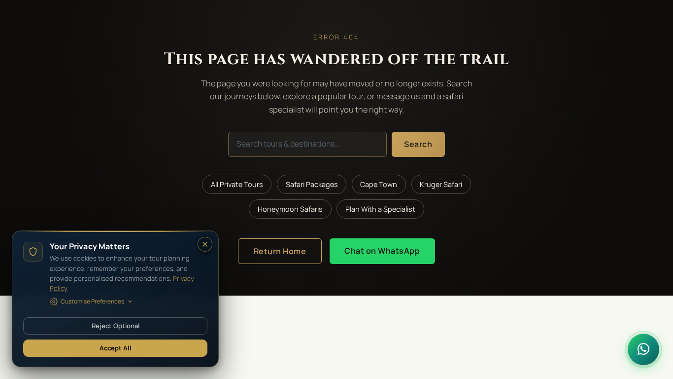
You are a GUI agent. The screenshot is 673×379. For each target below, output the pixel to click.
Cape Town (378, 184)
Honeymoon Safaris (290, 209)
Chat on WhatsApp (382, 250)
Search (418, 144)
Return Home (280, 251)
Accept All (116, 347)
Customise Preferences (92, 301)
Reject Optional (115, 325)
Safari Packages (312, 184)
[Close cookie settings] (205, 244)
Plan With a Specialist (380, 209)
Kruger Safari (441, 184)
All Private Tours (237, 184)
